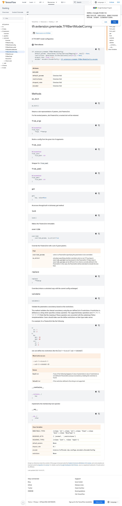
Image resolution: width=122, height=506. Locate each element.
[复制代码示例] (99, 49)
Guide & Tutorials (17, 12)
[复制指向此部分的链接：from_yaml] (43, 169)
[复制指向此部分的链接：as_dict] (41, 99)
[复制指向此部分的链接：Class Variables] (44, 427)
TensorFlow (35, 22)
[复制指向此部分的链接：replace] (41, 272)
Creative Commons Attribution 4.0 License (79, 463)
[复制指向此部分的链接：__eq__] (40, 409)
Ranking (5, 8)
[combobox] (82, 2)
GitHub (111, 2)
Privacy (36, 502)
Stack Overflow (79, 488)
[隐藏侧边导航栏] (23, 502)
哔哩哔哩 (30, 491)
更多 (62, 2)
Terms (30, 502)
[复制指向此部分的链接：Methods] (43, 94)
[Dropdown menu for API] (43, 2)
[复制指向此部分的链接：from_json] (43, 145)
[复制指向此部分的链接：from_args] (43, 121)
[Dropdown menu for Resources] (57, 2)
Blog (29, 482)
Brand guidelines (80, 491)
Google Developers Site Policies (69, 465)
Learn (31, 2)
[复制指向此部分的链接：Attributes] (40, 68)
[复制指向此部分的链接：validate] (42, 294)
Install (24, 2)
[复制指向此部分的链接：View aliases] (45, 45)
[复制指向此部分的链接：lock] (38, 211)
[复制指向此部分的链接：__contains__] (46, 387)
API (40, 2)
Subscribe (99, 502)
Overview (5, 12)
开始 (114, 22)
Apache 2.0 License (43, 465)
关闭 (105, 22)
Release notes (79, 485)
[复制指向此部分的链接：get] (37, 189)
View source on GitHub (43, 33)
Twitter (30, 488)
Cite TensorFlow (80, 494)
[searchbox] (12, 18)
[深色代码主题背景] (96, 49)
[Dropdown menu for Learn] (35, 2)
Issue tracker (79, 482)
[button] (12, 27)
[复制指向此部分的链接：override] (42, 229)
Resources (51, 2)
